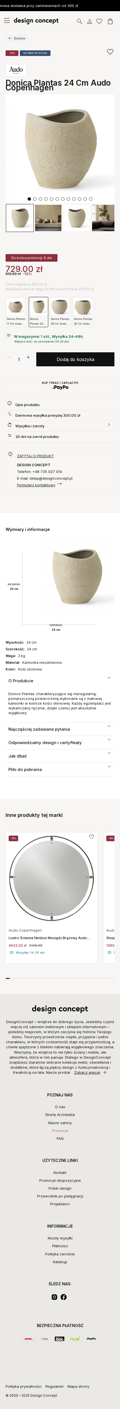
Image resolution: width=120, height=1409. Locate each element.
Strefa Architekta (60, 1114)
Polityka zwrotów (60, 1254)
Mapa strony (78, 1386)
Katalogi (60, 1262)
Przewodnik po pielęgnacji (60, 1196)
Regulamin (54, 1386)
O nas (60, 1107)
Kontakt (60, 1172)
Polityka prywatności (24, 1386)
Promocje (60, 1130)
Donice (19, 38)
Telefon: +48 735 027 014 (39, 471)
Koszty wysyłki (60, 1238)
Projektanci (60, 1204)
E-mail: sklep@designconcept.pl (45, 478)
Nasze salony (60, 1122)
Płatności (60, 1246)
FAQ (60, 1138)
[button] (29, 199)
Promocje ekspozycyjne (60, 1180)
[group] (52, 897)
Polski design (60, 1188)
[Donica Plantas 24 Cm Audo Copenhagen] (60, 149)
